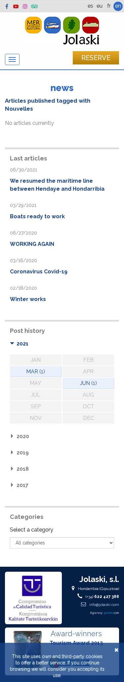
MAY (35, 383)
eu (100, 6)
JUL (35, 395)
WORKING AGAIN (32, 244)
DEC (88, 418)
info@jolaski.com (103, 604)
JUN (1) (88, 383)
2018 (23, 469)
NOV (36, 418)
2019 (23, 452)
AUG (88, 395)
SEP (36, 406)
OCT (88, 406)
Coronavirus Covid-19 (38, 271)
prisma (111, 613)
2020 (23, 436)
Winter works (28, 299)
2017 (22, 485)
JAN (36, 360)
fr (109, 6)
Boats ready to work (37, 216)
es (90, 6)
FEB (88, 360)
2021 (22, 344)
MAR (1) (35, 371)
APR (88, 371)
